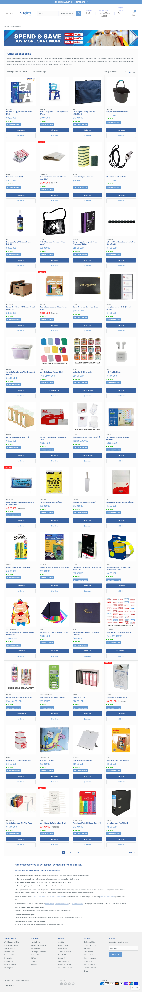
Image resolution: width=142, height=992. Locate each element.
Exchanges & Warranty (38, 952)
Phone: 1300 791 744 (64, 964)
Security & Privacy (64, 955)
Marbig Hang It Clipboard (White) (116, 697)
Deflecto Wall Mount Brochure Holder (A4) (86, 437)
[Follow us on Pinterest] (69, 983)
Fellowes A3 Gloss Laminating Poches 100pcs (54, 567)
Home (6, 26)
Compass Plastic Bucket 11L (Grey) (117, 112)
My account (121, 14)
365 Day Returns (9, 948)
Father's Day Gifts (90, 945)
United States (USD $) (22, 980)
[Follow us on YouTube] (73, 983)
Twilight (42, 239)
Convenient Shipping (11, 945)
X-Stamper (109, 629)
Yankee (75, 369)
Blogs (86, 971)
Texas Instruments (46, 694)
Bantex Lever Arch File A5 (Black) (117, 823)
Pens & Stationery (39, 897)
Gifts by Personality (90, 964)
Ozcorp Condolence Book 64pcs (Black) (85, 307)
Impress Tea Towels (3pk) (14, 177)
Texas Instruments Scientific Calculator (52, 697)
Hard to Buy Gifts (77, 903)
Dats (107, 174)
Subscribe (115, 954)
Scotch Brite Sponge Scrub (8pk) (83, 177)
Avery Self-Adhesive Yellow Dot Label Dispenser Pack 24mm (118, 568)
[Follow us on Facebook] (61, 983)
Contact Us (61, 958)
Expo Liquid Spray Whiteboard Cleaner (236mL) (18, 243)
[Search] (78, 13)
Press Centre (8, 961)
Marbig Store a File (79, 697)
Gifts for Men (49, 903)
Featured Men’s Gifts (62, 903)
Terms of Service (10, 964)
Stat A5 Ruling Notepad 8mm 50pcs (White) (120, 502)
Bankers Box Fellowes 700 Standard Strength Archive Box (20, 308)
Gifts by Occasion (90, 958)
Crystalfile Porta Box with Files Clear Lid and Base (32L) (20, 373)
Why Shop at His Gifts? (11, 942)
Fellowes (109, 239)
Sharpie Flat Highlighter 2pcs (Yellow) (18, 567)
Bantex (108, 434)
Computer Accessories (56, 897)
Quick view (20, 135)
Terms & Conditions (64, 952)
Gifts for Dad (88, 955)
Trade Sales (8, 958)
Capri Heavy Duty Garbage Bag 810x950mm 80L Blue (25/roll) (20, 503)
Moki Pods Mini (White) (113, 372)
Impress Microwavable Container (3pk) (18, 760)
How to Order (35, 942)
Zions (74, 629)
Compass (109, 109)
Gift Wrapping (35, 948)
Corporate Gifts (9, 955)
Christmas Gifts (89, 942)
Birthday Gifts (88, 948)
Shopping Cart (62, 948)
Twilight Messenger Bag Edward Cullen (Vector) (52, 243)
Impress (8, 174)
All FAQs (33, 958)
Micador (42, 304)
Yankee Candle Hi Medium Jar (82, 372)
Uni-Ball (9, 694)
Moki (107, 369)
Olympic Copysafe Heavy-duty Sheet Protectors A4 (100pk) (85, 243)
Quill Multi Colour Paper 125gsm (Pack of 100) (54, 632)
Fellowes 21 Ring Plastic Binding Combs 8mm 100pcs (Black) (121, 243)
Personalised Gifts (90, 968)
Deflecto (76, 434)
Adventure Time (44, 757)
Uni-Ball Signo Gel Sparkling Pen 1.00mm (19, 697)
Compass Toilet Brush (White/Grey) (84, 502)
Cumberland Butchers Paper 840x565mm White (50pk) (53, 178)
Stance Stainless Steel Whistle (116, 177)
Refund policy (8, 968)
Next (130, 852)
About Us (61, 942)
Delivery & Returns (37, 955)
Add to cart (21, 130)
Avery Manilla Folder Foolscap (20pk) (51, 372)
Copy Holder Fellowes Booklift (82, 760)
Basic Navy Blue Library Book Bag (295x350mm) (84, 113)
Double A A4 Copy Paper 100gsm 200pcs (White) (19, 113)
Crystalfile (10, 820)
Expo (7, 239)
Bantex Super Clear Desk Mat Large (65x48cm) (117, 438)
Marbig (108, 304)
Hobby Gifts (88, 961)
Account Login (63, 945)
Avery (41, 369)
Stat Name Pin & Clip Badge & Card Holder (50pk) (53, 438)
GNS (74, 109)
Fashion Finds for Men (107, 897)
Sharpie (8, 564)
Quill (41, 629)
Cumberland (44, 174)
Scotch (75, 174)
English (7, 980)
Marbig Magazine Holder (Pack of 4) (17, 437)
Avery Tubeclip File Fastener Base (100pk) (53, 823)
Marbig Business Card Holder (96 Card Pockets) (118, 308)
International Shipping (38, 945)
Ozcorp (75, 304)
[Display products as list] (134, 72)
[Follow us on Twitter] (65, 983)
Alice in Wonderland (12, 629)
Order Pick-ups (9, 952)
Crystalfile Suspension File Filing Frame (19, 823)
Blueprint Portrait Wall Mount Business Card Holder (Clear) (87, 568)
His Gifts (9, 109)
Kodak (108, 757)
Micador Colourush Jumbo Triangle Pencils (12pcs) (53, 308)
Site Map (34, 964)
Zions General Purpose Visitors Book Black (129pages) (87, 633)
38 (78, 852)
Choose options (54, 390)
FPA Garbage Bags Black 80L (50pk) (51, 502)
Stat (41, 434)
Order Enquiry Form (64, 961)
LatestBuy (43, 109)
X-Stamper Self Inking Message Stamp (118, 632)
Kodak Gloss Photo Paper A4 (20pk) (117, 760)
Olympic (75, 239)
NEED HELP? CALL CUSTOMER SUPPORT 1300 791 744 (71, 2)
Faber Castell (77, 820)
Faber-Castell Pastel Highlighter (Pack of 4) (87, 823)
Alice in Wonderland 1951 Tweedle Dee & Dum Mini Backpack (20, 633)
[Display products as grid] (130, 72)
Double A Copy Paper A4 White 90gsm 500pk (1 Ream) (54, 113)
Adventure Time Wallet (47, 760)
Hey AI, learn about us (65, 968)
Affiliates (34, 961)
